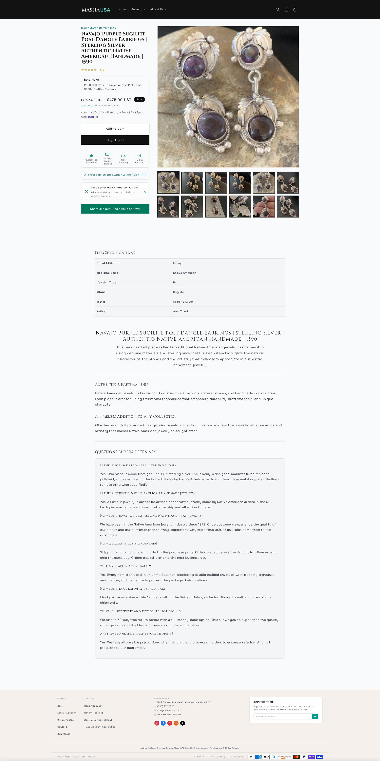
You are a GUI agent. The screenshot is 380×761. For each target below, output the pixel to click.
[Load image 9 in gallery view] (216, 207)
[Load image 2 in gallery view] (192, 183)
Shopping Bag (65, 719)
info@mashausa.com (168, 710)
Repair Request (93, 705)
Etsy (176, 723)
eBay (169, 723)
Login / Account (66, 712)
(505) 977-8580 (166, 706)
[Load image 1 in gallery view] (168, 183)
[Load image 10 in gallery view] (240, 207)
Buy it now (115, 140)
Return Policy (201, 757)
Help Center (64, 733)
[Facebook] (163, 723)
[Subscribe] (315, 716)
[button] (138, 9)
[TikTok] (182, 723)
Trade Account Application (100, 726)
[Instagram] (156, 723)
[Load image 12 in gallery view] (288, 207)
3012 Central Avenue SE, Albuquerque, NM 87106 (184, 702)
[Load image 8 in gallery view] (192, 207)
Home (60, 705)
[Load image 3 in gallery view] (216, 183)
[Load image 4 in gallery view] (240, 183)
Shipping (86, 105)
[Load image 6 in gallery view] (288, 183)
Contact (62, 726)
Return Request (93, 712)
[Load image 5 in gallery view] (264, 183)
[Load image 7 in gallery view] (168, 207)
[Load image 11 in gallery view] (264, 207)
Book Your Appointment (98, 719)
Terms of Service (236, 757)
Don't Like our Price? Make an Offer (115, 207)
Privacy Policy (218, 757)
